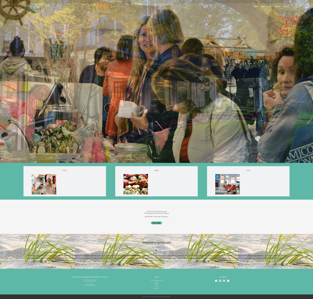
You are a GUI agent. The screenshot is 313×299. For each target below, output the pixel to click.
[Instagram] (225, 283)
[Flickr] (229, 283)
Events (156, 284)
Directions (156, 288)
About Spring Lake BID (156, 280)
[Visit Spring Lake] (33, 13)
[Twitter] (221, 283)
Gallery (156, 282)
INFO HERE (156, 223)
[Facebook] (217, 283)
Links (156, 286)
